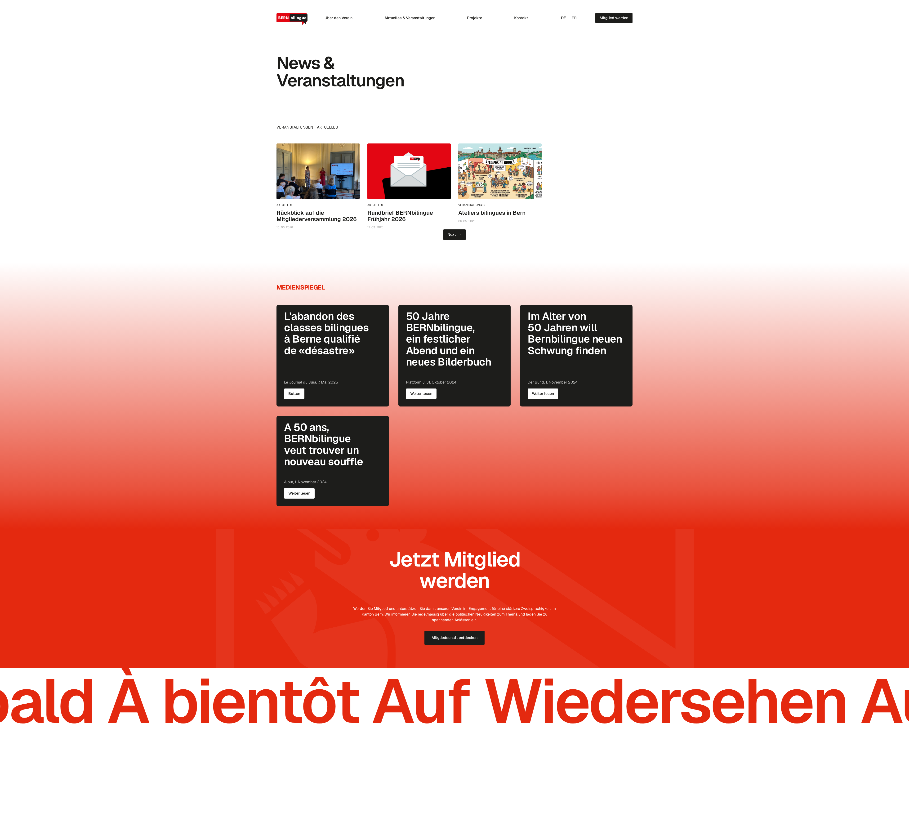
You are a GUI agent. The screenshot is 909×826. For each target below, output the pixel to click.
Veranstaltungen (294, 127)
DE (563, 17)
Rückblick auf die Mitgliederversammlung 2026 (316, 216)
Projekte (474, 17)
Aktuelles (327, 127)
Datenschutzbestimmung (293, 811)
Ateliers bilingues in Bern (492, 212)
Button (294, 393)
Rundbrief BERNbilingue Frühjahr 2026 (400, 216)
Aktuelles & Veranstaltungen (409, 17)
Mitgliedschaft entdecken (454, 637)
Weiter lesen (421, 393)
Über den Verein (338, 17)
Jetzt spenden (615, 780)
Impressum (321, 811)
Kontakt (521, 17)
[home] (292, 19)
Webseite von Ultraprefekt (614, 811)
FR (574, 17)
